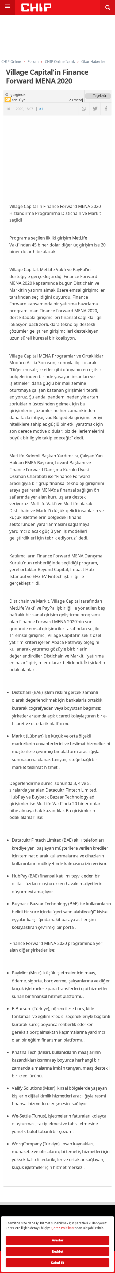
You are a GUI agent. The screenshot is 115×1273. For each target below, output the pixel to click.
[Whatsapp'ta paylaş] (84, 108)
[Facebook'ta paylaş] (106, 108)
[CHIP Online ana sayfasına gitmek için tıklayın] (36, 10)
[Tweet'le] (95, 108)
